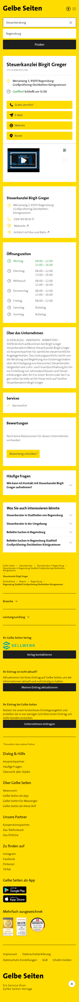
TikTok (7, 869)
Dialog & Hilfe (14, 753)
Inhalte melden (62, 960)
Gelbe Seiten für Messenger (20, 801)
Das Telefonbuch (13, 830)
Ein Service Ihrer (17, 987)
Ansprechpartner (13, 761)
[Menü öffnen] (74, 8)
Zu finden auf (13, 846)
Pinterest (9, 864)
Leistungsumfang (14, 617)
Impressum (10, 954)
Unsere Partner (15, 817)
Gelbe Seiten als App (15, 796)
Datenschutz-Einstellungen (20, 960)
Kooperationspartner (16, 825)
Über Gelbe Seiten (17, 782)
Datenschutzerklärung (36, 954)
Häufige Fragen (12, 767)
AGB (45, 960)
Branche (8, 601)
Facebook (9, 859)
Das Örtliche (10, 835)
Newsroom (10, 790)
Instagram (9, 854)
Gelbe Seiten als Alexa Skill (19, 806)
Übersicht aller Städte (16, 772)
